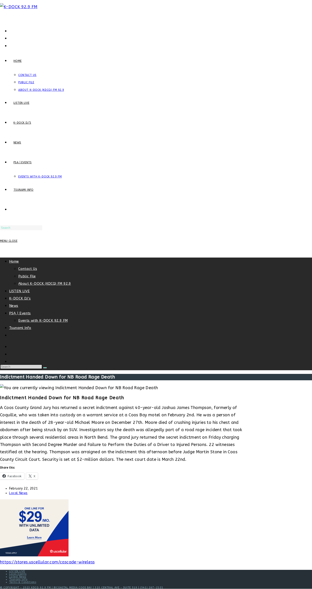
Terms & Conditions (22, 582)
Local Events (17, 574)
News (13, 306)
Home (14, 261)
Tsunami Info (20, 328)
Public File (27, 276)
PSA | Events (20, 313)
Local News (18, 493)
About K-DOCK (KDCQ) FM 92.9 (44, 283)
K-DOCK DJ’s (20, 298)
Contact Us (27, 269)
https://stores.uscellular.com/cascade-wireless (47, 562)
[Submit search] (45, 367)
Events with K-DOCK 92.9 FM (43, 320)
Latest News (17, 576)
